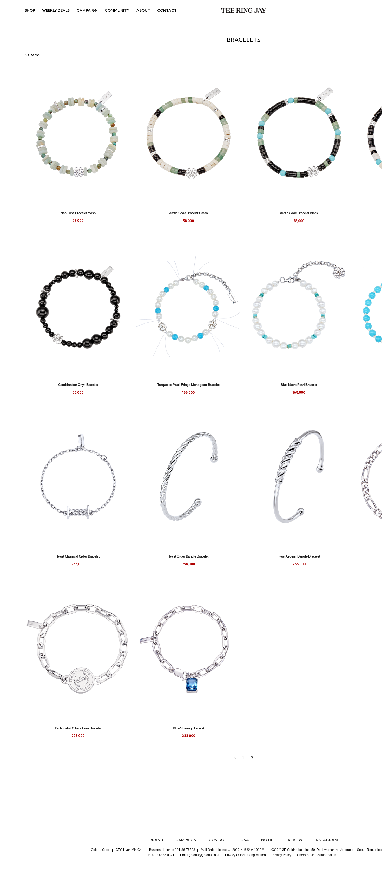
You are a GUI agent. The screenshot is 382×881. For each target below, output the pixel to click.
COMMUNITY (117, 10)
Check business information (316, 855)
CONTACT (167, 10)
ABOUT (143, 10)
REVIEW (295, 840)
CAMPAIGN (87, 10)
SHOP (30, 10)
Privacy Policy (281, 855)
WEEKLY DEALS (56, 10)
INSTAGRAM (326, 840)
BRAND (156, 840)
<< (234, 758)
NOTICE (268, 840)
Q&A (244, 840)
